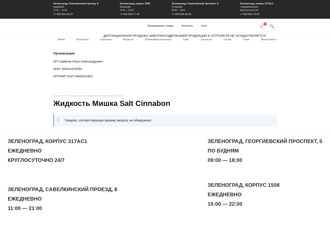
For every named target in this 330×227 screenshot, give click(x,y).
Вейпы (61, 39)
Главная (58, 95)
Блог (204, 25)
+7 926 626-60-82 (181, 14)
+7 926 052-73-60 (250, 14)
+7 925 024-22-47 (63, 14)
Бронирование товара (160, 25)
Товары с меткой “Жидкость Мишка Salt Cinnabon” (95, 95)
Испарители (82, 39)
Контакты (187, 25)
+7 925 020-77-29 (129, 14)
